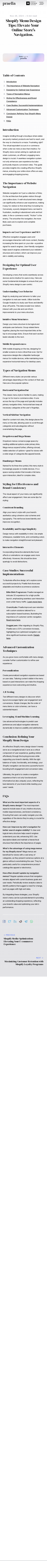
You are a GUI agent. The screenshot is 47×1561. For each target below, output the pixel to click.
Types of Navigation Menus (18, 94)
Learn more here (34, 602)
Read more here (13, 620)
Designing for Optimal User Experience (23, 90)
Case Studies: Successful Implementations (24, 105)
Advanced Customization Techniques (22, 109)
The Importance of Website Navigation (23, 86)
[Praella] (6, 4)
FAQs (8, 121)
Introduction (11, 81)
